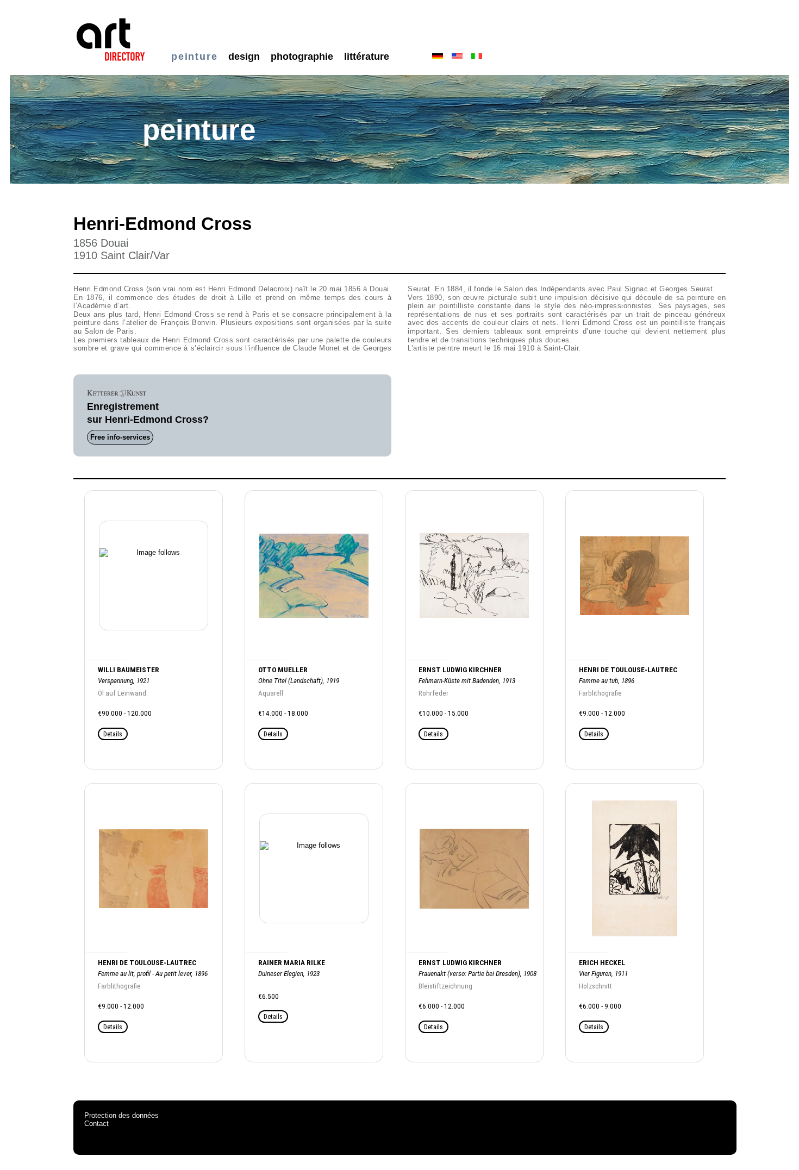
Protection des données (121, 1115)
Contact (96, 1123)
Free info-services (120, 437)
